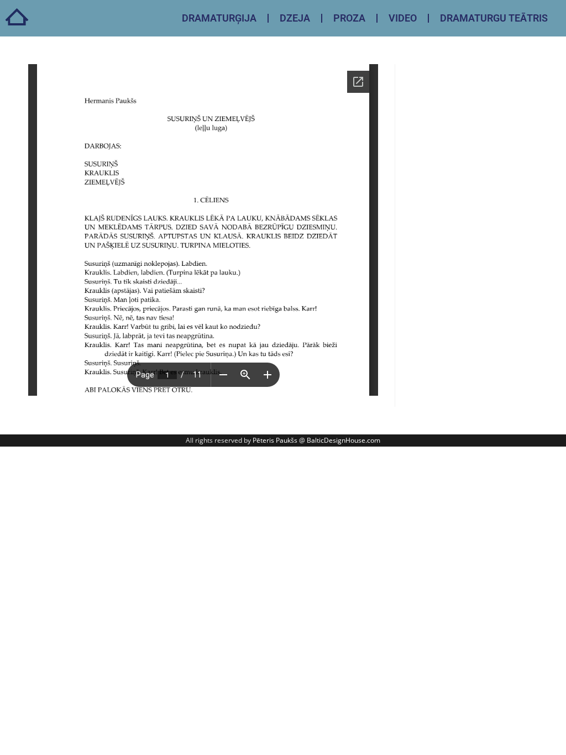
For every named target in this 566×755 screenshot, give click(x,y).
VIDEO (403, 18)
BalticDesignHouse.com (343, 440)
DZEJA (295, 18)
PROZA (349, 18)
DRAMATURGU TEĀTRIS (494, 18)
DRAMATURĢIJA (219, 18)
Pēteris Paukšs (275, 440)
